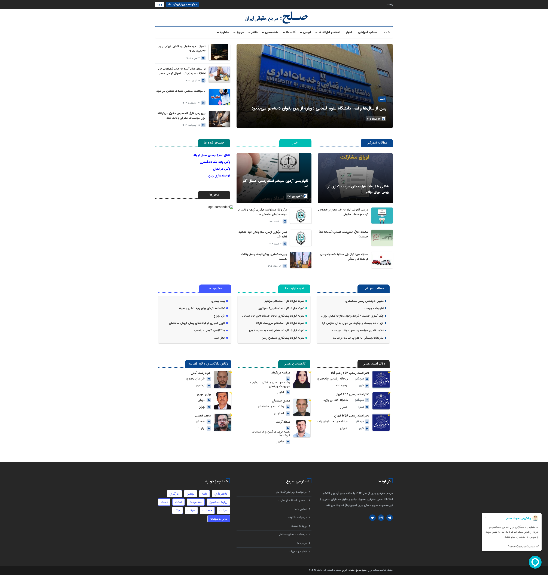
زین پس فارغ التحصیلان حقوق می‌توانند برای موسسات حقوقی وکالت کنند (182, 115)
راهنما (390, 4)
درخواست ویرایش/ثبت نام (182, 4)
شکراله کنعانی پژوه (335, 400)
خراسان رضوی (195, 379)
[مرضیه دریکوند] (301, 379)
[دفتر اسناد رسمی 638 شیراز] (381, 400)
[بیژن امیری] (222, 400)
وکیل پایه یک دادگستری (215, 162)
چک (177, 510)
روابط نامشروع (218, 502)
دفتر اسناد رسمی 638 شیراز (352, 394)
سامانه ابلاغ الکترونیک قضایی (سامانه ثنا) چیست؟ (343, 234)
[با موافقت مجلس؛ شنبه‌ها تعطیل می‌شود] (219, 97)
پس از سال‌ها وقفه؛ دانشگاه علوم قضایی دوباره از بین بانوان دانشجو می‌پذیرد (319, 108)
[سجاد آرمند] (301, 428)
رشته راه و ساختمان (271, 406)
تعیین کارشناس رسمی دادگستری (364, 301)
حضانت (207, 510)
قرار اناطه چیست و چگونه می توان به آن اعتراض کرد (353, 323)
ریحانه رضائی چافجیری (332, 379)
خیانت (223, 510)
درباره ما (302, 543)
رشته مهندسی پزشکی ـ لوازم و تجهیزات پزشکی (270, 384)
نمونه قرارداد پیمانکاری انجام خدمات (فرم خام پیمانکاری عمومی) (272, 316)
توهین (190, 493)
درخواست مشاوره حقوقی (292, 534)
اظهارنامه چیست (374, 308)
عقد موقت (195, 502)
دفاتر (255, 32)
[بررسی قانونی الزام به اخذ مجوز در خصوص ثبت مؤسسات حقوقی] (382, 215)
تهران (343, 428)
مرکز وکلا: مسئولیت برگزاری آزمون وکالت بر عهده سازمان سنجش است (262, 212)
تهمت (164, 502)
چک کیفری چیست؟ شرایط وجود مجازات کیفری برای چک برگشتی (352, 316)
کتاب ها (291, 32)
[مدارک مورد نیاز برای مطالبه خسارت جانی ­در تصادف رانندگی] (382, 260)
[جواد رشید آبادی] (222, 379)
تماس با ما (301, 509)
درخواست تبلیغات (296, 517)
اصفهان (279, 413)
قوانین (307, 32)
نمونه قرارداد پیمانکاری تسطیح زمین (283, 338)
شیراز (343, 407)
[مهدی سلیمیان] (301, 407)
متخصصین (271, 32)
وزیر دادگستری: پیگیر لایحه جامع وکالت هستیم (264, 256)
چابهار (280, 441)
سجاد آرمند (283, 421)
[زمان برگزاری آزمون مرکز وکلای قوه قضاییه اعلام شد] (300, 238)
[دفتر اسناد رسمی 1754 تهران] (381, 422)
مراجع (240, 32)
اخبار (349, 32)
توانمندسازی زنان (219, 175)
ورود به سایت (299, 526)
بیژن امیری (204, 394)
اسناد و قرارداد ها (329, 32)
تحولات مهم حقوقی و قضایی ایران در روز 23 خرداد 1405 (182, 48)
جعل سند (219, 338)
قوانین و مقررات (298, 551)
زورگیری (174, 493)
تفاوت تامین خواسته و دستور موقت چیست (358, 331)
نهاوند (202, 428)
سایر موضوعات (218, 518)
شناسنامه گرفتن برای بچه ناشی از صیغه (202, 308)
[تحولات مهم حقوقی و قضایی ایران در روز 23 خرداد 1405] (219, 52)
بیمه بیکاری (218, 301)
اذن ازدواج (219, 316)
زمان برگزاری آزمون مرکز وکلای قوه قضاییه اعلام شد (262, 234)
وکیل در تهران (221, 168)
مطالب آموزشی (367, 32)
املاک (178, 502)
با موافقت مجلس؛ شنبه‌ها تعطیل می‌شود (181, 91)
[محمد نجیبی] (222, 422)
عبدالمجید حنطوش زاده (332, 421)
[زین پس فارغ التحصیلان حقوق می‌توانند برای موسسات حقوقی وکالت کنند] (219, 119)
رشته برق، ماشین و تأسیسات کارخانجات (271, 433)
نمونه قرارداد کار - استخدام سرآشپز (284, 301)
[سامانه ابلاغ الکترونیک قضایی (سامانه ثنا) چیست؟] (382, 238)
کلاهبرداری (220, 493)
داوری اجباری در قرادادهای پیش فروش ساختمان (197, 323)
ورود (159, 4)
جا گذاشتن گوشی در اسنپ (209, 331)
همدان (200, 421)
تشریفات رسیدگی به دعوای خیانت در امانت (358, 338)
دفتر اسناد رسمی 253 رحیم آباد (350, 372)
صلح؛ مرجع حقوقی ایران (354, 570)
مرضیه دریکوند (280, 372)
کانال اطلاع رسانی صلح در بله (211, 155)
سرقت (191, 510)
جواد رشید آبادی (201, 372)
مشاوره (224, 32)
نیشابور (201, 385)
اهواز (280, 392)
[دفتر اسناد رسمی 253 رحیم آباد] (381, 379)
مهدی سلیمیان (281, 400)
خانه (387, 32)
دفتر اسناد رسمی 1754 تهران (351, 415)
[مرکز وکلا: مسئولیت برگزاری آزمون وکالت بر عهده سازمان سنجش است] (300, 215)
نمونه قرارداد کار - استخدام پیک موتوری (281, 308)
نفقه (204, 493)
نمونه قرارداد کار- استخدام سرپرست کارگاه (280, 323)
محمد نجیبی (203, 415)
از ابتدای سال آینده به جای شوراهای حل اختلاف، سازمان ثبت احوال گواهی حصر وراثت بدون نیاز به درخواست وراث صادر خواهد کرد (182, 71)
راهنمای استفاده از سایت (292, 500)
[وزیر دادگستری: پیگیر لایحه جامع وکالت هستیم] (300, 260)
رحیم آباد (341, 385)
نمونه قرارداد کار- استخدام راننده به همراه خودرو (276, 331)
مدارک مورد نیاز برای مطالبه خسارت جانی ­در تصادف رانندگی (343, 256)
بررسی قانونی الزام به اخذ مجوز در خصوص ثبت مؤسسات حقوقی (343, 212)
